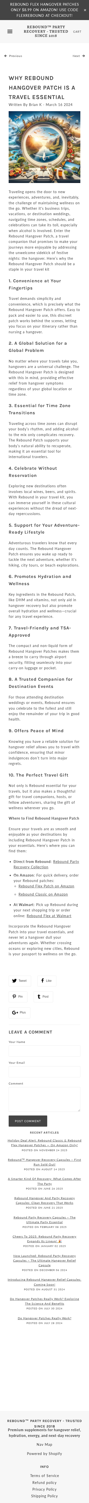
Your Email (17, 1062)
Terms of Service (44, 1476)
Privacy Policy (44, 1489)
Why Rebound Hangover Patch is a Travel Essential (42, 88)
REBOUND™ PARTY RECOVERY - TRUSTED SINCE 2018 (46, 31)
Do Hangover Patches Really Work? (44, 1318)
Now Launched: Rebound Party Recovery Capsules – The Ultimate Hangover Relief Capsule (44, 1260)
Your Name (17, 1042)
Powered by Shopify (44, 1453)
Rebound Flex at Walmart (49, 916)
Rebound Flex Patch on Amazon (46, 886)
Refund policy (44, 1482)
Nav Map (44, 1444)
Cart (77, 31)
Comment (16, 1083)
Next (77, 56)
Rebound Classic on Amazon (43, 894)
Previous (15, 56)
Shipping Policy (44, 1496)
